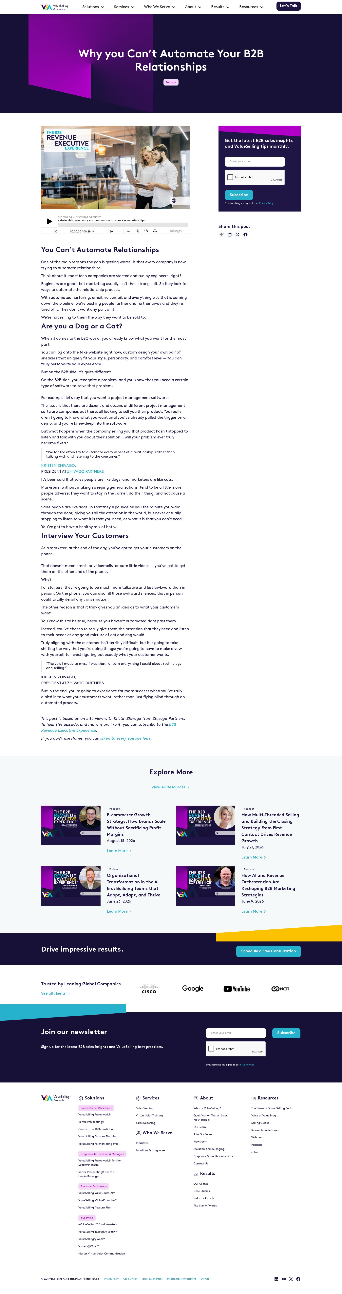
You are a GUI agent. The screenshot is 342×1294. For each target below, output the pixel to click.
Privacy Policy (266, 203)
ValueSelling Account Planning (97, 1136)
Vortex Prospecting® (91, 1122)
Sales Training (144, 1108)
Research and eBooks (264, 1130)
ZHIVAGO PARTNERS (85, 472)
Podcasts (256, 1145)
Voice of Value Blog (263, 1115)
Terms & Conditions (152, 1279)
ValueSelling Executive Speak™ (97, 1231)
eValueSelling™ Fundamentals (97, 1224)
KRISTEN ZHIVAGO (58, 466)
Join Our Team (203, 1134)
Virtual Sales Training (149, 1115)
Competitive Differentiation (96, 1129)
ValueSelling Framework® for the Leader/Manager (99, 1162)
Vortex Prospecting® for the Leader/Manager (96, 1174)
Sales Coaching (145, 1123)
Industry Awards (204, 1198)
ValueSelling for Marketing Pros (98, 1144)
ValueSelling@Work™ (91, 1239)
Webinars (257, 1137)
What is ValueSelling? (207, 1108)
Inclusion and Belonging (209, 1149)
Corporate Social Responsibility (213, 1156)
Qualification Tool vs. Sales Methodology (210, 1117)
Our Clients (201, 1183)
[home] (55, 7)
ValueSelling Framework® (94, 1114)
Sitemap (205, 1279)
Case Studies (202, 1191)
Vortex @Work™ (88, 1246)
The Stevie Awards (205, 1205)
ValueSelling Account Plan (94, 1207)
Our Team (200, 1127)
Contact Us (201, 1163)
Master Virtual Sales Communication (101, 1253)
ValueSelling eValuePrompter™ (97, 1200)
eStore (255, 1152)
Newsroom (200, 1141)
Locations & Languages (150, 1150)
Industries (142, 1143)
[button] (93, 7)
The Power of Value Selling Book (271, 1108)
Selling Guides (260, 1123)
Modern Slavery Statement (181, 1279)
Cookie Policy (130, 1279)
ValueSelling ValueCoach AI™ (96, 1193)
